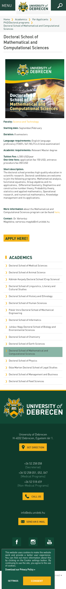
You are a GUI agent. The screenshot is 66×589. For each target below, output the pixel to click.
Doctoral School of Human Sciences (28, 302)
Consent (37, 580)
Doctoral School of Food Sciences (26, 381)
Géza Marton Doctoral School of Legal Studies (33, 367)
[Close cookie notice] (51, 555)
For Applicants (40, 19)
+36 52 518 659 (33, 483)
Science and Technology (26, 121)
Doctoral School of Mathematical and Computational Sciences (31, 27)
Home (7, 19)
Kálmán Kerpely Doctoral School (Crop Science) (34, 279)
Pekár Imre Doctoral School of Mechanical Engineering (31, 311)
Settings (13, 581)
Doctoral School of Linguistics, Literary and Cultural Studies (32, 287)
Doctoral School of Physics (23, 360)
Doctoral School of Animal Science (27, 272)
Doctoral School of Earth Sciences (27, 343)
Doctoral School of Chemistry (24, 336)
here (57, 212)
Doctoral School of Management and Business (33, 374)
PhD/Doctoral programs (16, 22)
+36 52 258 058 (33, 465)
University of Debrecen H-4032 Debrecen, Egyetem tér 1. (33, 436)
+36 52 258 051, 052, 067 (33, 474)
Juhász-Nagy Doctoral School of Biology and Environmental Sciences (32, 328)
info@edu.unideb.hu (33, 512)
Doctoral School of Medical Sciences (28, 265)
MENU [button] (5, 5)
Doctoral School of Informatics (25, 319)
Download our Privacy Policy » (20, 569)
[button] (59, 5)
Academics (21, 19)
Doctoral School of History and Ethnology (30, 296)
